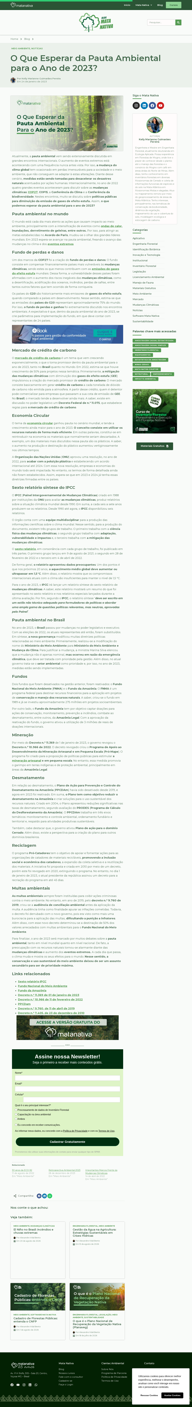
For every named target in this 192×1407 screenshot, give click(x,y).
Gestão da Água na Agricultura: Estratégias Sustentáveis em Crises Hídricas (94, 1233)
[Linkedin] (144, 105)
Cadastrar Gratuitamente (67, 1141)
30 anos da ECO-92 (22, 1170)
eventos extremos (61, 244)
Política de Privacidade (75, 1131)
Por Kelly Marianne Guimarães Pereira (39, 78)
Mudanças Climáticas (42, 1226)
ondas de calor (111, 226)
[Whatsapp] (36, 1385)
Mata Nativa (142, 5)
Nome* (18, 1073)
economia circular (40, 423)
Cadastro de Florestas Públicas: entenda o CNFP (36, 1320)
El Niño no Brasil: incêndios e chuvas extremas (33, 1231)
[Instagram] (136, 105)
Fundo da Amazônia (32, 990)
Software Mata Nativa (43, 1315)
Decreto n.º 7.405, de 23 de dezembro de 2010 (51, 1013)
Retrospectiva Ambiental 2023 (64, 1170)
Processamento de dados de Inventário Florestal (43, 1110)
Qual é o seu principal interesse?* (33, 1105)
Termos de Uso (106, 1131)
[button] (143, 5)
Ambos (21, 1119)
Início (127, 5)
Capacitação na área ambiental (34, 1114)
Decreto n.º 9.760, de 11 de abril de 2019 (46, 1008)
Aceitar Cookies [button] (172, 1395)
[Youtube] (160, 105)
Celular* (19, 1094)
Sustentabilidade (94, 1317)
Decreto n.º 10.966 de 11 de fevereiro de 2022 (50, 999)
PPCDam (24, 1004)
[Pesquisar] (178, 22)
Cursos (174, 5)
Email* (18, 1083)
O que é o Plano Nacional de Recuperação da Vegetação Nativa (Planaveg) (97, 1324)
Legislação (105, 1315)
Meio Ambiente (20, 48)
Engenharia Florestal (85, 1226)
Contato (149, 1363)
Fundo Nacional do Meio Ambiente (42, 986)
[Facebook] (152, 105)
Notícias (37, 48)
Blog (160, 5)
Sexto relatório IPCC (32, 981)
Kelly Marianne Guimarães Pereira (155, 140)
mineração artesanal (26, 760)
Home (14, 39)
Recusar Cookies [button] (149, 1395)
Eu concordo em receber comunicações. (38, 1125)
